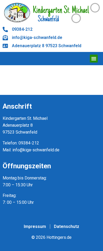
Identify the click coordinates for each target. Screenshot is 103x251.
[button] (94, 59)
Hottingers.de (59, 237)
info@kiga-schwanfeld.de (35, 149)
